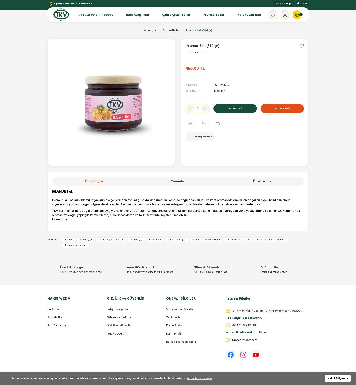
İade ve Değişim (117, 333)
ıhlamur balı (155, 239)
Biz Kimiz (53, 309)
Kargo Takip (283, 3)
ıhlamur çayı (86, 239)
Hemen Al (235, 108)
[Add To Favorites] (301, 46)
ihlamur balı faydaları (75, 245)
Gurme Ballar (222, 84)
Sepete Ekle (282, 108)
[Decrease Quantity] (190, 108)
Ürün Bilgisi (94, 181)
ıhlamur (68, 239)
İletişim (302, 3)
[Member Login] (285, 15)
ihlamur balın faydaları (238, 239)
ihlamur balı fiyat (176, 239)
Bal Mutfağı (174, 333)
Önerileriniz (262, 181)
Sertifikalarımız (57, 325)
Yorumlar (178, 181)
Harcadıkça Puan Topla (181, 342)
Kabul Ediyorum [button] (338, 378)
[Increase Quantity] (205, 108)
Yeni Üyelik (173, 317)
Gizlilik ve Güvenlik (119, 325)
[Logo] (61, 14)
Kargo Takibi (174, 325)
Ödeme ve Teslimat (119, 317)
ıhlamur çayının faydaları (111, 239)
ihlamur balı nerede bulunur (206, 239)
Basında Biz (54, 317)
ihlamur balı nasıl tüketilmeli (271, 239)
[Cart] (297, 15)
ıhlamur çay (136, 239)
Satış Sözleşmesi (117, 309)
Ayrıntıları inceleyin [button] (199, 378)
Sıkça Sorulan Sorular (179, 309)
